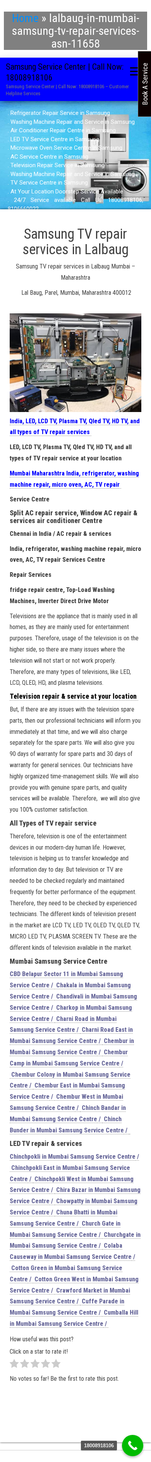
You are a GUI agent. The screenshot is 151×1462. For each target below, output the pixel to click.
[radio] (14, 1365)
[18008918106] (132, 1445)
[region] (75, 161)
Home (25, 18)
